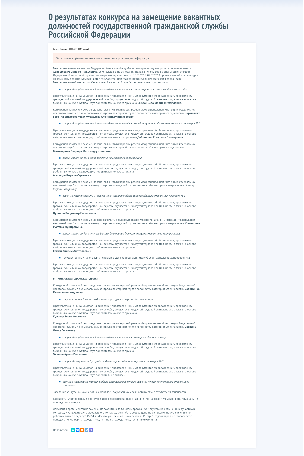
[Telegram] (86, 430)
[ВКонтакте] (77, 430)
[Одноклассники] (82, 430)
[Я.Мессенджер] (73, 430)
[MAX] (91, 430)
